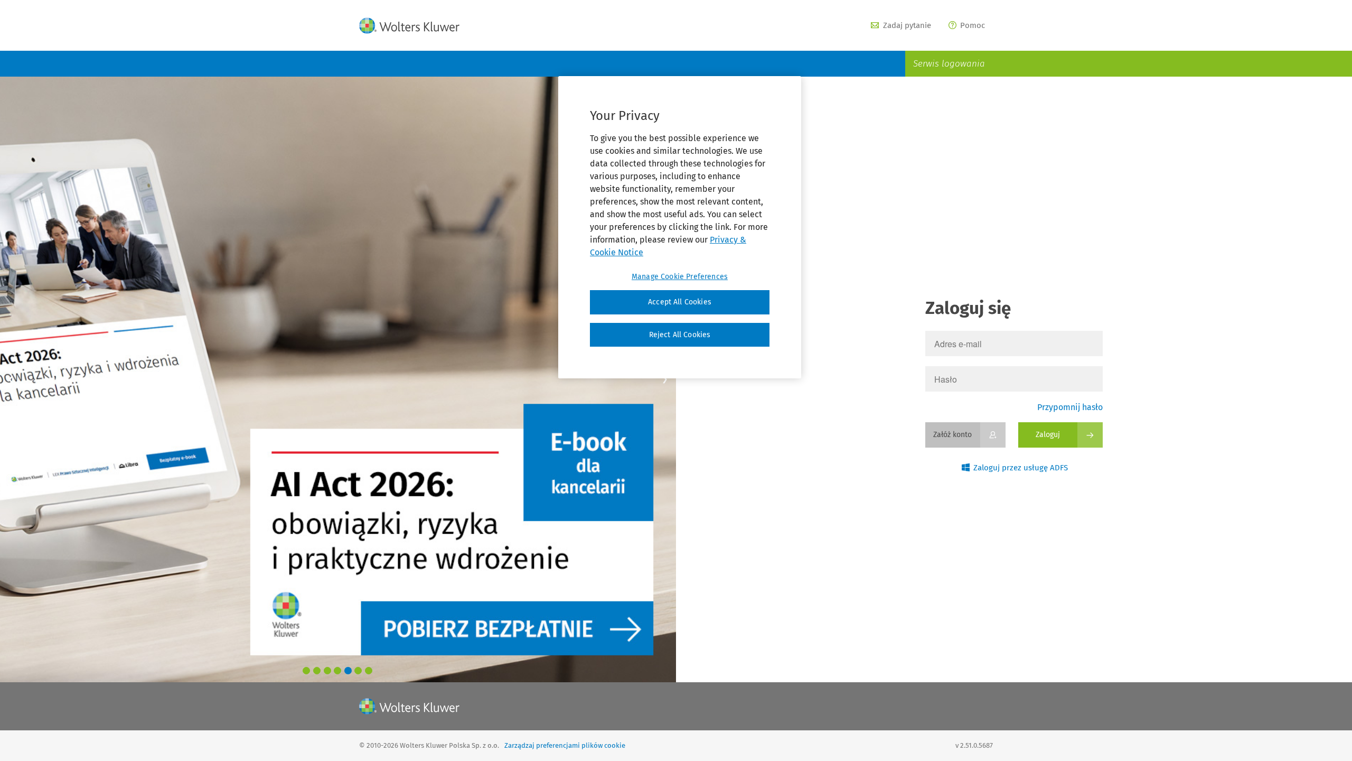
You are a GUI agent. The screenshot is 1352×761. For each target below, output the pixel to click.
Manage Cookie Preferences (680, 276)
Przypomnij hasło (1070, 407)
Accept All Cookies (679, 302)
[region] (679, 227)
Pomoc (972, 25)
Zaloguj (1048, 434)
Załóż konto (952, 434)
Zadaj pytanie (907, 25)
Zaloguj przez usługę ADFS (1020, 467)
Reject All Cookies (680, 334)
